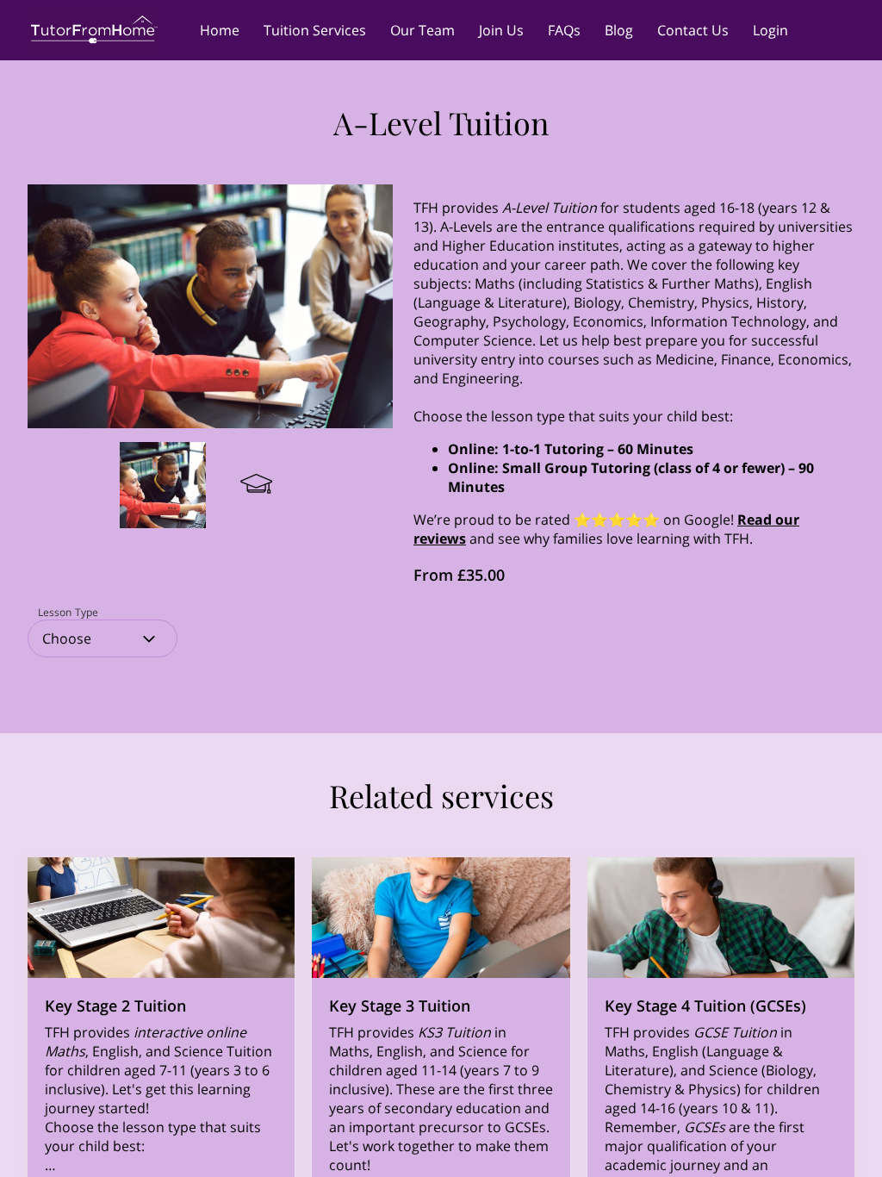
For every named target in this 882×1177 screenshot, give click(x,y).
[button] (102, 638)
